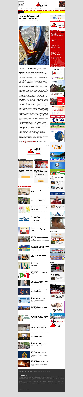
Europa (48, 10)
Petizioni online (22, 159)
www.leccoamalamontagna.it (28, 142)
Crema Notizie (25, 371)
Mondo (52, 10)
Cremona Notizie (21, 371)
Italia (45, 10)
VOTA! (41, 181)
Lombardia (42, 10)
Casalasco (29, 10)
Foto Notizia (53, 231)
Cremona (24, 10)
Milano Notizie (30, 371)
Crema (33, 10)
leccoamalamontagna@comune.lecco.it (29, 141)
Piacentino (37, 10)
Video (59, 10)
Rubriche (55, 10)
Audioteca (53, 284)
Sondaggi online (37, 159)
